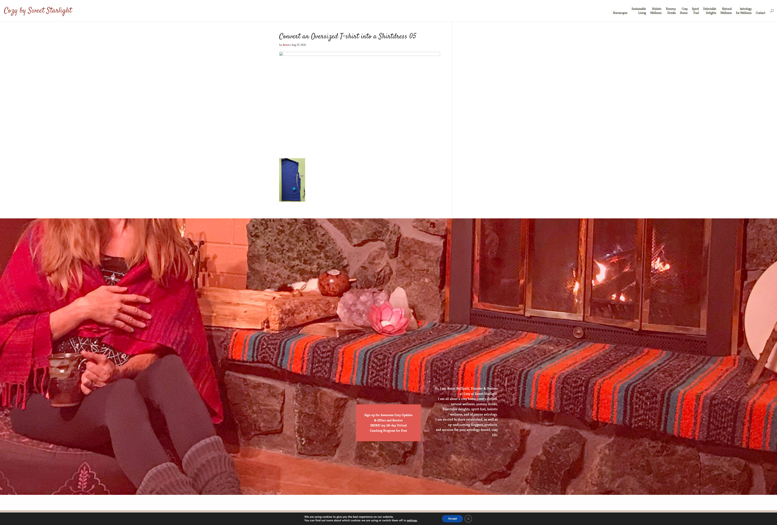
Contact (760, 13)
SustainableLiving (639, 11)
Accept (452, 519)
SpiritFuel (695, 11)
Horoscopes (620, 13)
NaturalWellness (726, 11)
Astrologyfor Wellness (744, 11)
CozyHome (684, 11)
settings (412, 520)
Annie (286, 45)
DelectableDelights (709, 11)
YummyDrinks (671, 11)
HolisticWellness (655, 11)
